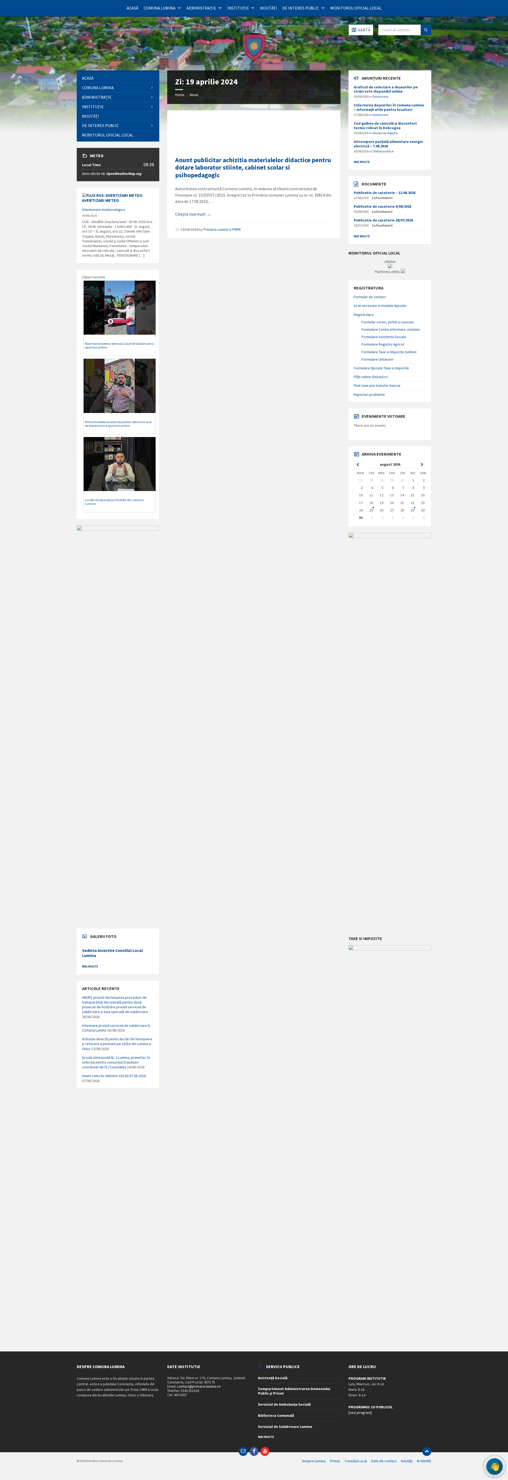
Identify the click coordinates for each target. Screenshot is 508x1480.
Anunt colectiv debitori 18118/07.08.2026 (114, 1075)
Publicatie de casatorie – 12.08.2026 (384, 192)
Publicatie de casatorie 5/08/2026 (382, 206)
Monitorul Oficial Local (356, 8)
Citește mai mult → (193, 214)
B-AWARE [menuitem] (424, 1461)
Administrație (201, 8)
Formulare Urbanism (377, 359)
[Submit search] (426, 30)
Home (179, 94)
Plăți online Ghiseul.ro (371, 376)
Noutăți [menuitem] (406, 1461)
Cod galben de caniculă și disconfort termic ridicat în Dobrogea (385, 125)
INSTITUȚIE (238, 8)
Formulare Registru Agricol (383, 344)
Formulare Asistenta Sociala (384, 336)
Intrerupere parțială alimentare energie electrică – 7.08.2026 (388, 143)
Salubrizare (380, 96)
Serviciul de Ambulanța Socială (284, 1404)
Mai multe (90, 966)
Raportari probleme (369, 394)
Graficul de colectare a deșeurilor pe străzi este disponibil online (386, 89)
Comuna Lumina (159, 8)
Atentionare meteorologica (103, 209)
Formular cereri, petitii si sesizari (388, 322)
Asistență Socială (272, 1377)
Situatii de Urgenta (385, 133)
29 (412, 510)
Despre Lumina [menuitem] (313, 1461)
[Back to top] (426, 1451)
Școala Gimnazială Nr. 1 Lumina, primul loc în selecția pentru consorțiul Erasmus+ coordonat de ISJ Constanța (116, 1062)
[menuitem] (118, 78)
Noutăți (268, 8)
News (194, 94)
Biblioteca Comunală (276, 1415)
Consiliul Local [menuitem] (356, 1461)
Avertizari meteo (100, 200)
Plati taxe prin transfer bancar (377, 385)
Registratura (364, 314)
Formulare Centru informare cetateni (391, 329)
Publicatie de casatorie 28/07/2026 (383, 220)
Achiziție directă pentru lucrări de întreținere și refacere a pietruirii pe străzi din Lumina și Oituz (117, 1044)
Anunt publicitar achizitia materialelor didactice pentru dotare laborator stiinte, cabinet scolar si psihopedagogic (253, 167)
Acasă (132, 8)
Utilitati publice (382, 151)
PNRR (236, 229)
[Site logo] (254, 60)
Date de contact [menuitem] (384, 1461)
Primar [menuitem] (335, 1461)
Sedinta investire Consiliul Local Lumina (112, 953)
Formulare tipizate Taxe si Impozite (381, 368)
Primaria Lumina (215, 229)
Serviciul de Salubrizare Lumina (285, 1426)
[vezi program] (360, 1412)
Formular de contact (370, 296)
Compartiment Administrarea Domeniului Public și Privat (294, 1391)
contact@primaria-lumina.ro (199, 1386)
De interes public (300, 8)
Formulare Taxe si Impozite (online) (389, 351)
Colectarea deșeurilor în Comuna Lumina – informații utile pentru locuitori (389, 107)
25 (371, 510)
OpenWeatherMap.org (124, 173)
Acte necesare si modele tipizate (380, 305)
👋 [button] (495, 1466)
